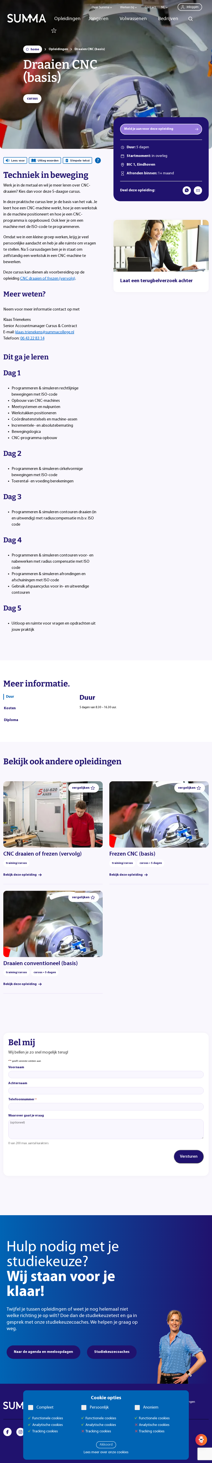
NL (163, 7)
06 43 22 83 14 (32, 338)
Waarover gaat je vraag (26, 1115)
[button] (83, 787)
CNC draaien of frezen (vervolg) (47, 279)
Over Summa (100, 7)
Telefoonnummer (22, 1099)
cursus (32, 99)
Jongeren (98, 18)
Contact (150, 7)
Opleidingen (67, 18)
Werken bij (127, 7)
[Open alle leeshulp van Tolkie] (98, 160)
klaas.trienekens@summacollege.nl (44, 332)
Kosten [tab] (10, 708)
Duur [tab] (10, 696)
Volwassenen (133, 18)
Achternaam (17, 1083)
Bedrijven (168, 18)
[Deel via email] (198, 190)
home (35, 49)
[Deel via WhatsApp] (187, 190)
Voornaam (16, 1067)
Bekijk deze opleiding (20, 875)
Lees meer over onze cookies (106, 1452)
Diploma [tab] (11, 720)
